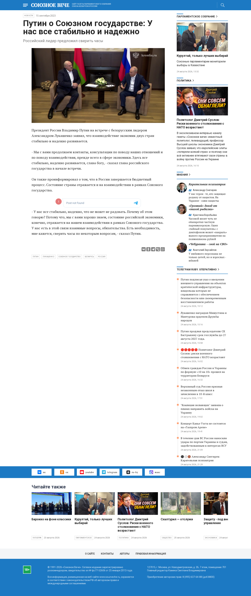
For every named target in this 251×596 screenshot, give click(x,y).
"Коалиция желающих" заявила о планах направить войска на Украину (202, 408)
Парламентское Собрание (196, 16)
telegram (112, 472)
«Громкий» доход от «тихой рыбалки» (203, 207)
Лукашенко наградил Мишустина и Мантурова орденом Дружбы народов (204, 316)
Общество (167, 538)
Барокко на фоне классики (51, 519)
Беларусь (89, 257)
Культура (37, 538)
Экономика (211, 538)
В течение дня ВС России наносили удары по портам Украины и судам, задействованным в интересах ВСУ (204, 442)
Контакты (107, 553)
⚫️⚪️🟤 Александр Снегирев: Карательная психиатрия (200, 458)
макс (157, 472)
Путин (36, 257)
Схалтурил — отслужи (177, 519)
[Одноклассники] (148, 249)
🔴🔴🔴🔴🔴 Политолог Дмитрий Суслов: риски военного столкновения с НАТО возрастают (203, 353)
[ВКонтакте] (144, 249)
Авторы (124, 553)
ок (67, 472)
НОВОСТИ (28, 16)
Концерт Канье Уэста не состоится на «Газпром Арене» (203, 425)
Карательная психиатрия (207, 184)
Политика (184, 80)
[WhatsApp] (163, 249)
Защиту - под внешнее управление (220, 521)
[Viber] (158, 249)
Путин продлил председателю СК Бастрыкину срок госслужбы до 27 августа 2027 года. (203, 335)
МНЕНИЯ (182, 174)
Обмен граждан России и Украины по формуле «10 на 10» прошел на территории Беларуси (203, 371)
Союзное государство (69, 257)
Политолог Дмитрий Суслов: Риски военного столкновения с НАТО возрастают (200, 123)
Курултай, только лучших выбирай (202, 55)
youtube (89, 472)
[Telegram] (153, 249)
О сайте (90, 553)
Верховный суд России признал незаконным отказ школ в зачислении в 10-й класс (201, 390)
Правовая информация (151, 553)
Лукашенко (48, 257)
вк (44, 472)
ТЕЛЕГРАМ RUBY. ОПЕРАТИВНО (197, 269)
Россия (101, 257)
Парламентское (84, 538)
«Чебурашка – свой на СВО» (208, 244)
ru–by (135, 472)
